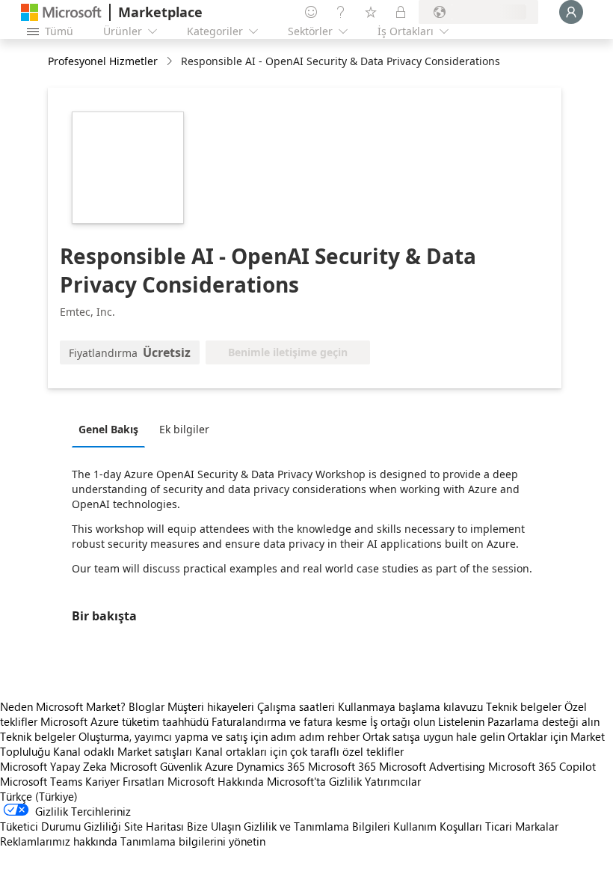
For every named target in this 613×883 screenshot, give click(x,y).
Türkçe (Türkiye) (39, 796)
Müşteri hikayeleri (210, 706)
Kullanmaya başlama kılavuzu (410, 706)
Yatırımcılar (393, 781)
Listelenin (461, 721)
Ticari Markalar (521, 826)
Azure (219, 766)
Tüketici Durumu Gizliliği (60, 826)
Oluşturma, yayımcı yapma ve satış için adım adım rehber (219, 736)
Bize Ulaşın (214, 826)
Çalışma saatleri (296, 706)
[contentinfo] (170, 61)
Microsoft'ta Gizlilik (314, 781)
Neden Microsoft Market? (63, 706)
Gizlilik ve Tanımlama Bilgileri (317, 826)
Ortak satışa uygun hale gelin (434, 736)
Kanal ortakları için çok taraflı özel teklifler (299, 751)
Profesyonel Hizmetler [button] (103, 61)
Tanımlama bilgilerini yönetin (192, 841)
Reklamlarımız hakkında (58, 841)
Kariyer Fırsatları (124, 781)
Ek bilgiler (184, 429)
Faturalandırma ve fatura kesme (289, 721)
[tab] (112, 428)
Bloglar (146, 706)
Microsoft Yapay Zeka (53, 766)
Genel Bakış (108, 429)
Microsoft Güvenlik (156, 766)
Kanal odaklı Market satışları (122, 751)
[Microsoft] (61, 12)
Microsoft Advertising (432, 766)
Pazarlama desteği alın (543, 721)
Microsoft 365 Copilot (542, 766)
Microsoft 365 (342, 766)
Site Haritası (154, 826)
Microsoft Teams (41, 781)
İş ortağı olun (402, 721)
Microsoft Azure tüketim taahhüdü (126, 721)
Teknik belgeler (523, 706)
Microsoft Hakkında (215, 781)
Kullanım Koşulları (437, 826)
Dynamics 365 (270, 766)
